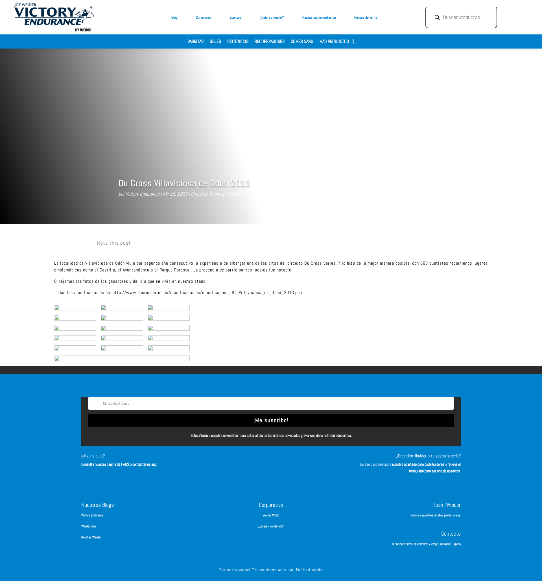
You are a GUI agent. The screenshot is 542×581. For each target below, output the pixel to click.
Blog (174, 17)
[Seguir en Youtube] (296, 461)
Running (216, 193)
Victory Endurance (142, 193)
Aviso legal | (287, 569)
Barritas (195, 42)
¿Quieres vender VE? (271, 526)
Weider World (271, 515)
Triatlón (234, 193)
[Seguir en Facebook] (245, 461)
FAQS (125, 464)
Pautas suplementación (319, 17)
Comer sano (302, 42)
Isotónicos (237, 42)
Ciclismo (199, 193)
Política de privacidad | (235, 569)
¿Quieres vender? (272, 17)
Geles (215, 42)
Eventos (235, 17)
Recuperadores (270, 42)
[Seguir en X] (279, 461)
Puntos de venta (365, 17)
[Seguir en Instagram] (262, 461)
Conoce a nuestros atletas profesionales (435, 515)
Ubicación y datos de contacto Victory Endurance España (426, 544)
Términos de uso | (265, 569)
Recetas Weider (91, 537)
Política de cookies (309, 569)
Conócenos (203, 17)
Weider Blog (88, 526)
